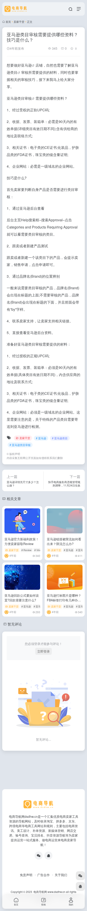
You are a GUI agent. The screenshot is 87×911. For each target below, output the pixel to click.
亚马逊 (26, 65)
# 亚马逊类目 (60, 438)
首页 (8, 21)
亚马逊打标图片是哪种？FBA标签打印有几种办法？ (64, 600)
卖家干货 (19, 21)
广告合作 (43, 875)
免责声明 (26, 875)
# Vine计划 (40, 550)
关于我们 (61, 875)
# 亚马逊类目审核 (20, 445)
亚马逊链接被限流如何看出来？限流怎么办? (64, 541)
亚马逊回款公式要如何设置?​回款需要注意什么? (21, 597)
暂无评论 (15, 624)
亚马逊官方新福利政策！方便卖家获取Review (21, 541)
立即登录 (43, 651)
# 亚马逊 (41, 438)
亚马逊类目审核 (19, 98)
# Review (26, 550)
